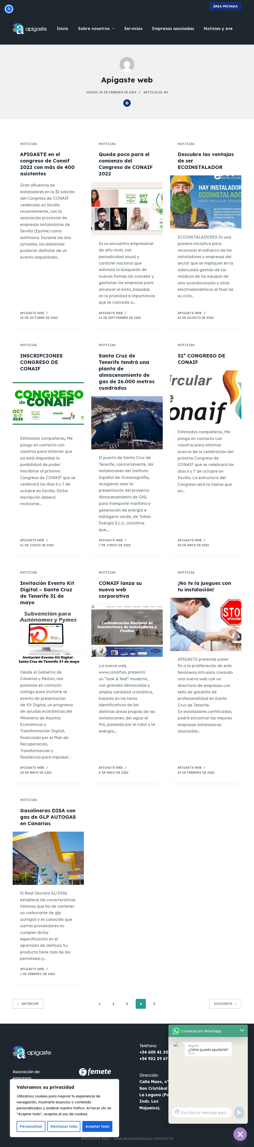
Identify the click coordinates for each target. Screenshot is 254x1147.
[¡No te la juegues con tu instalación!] (205, 624)
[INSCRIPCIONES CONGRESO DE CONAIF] (48, 403)
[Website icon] (127, 103)
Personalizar (31, 1126)
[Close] (114, 1083)
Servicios (133, 28)
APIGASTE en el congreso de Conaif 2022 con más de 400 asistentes (47, 164)
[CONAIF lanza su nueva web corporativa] (126, 630)
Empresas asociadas (173, 28)
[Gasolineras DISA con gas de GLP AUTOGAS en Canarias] (48, 858)
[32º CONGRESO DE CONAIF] (205, 397)
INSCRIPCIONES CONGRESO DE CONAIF (41, 362)
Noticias (28, 144)
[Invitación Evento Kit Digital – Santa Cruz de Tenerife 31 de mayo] (48, 637)
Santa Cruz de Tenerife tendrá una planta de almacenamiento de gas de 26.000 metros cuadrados (127, 372)
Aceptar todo (97, 1126)
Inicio (62, 28)
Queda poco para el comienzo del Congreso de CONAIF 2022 (126, 164)
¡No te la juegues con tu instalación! (204, 586)
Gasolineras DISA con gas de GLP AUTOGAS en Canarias (48, 816)
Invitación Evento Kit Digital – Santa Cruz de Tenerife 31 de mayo (47, 592)
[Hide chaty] (240, 1134)
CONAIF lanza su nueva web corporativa (120, 589)
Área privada (225, 6)
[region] (64, 1108)
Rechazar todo (64, 1126)
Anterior (30, 1004)
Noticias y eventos (223, 28)
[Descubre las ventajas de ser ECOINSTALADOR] (205, 202)
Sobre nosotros (94, 28)
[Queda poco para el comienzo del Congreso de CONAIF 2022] (126, 208)
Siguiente (223, 1004)
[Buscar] (239, 28)
